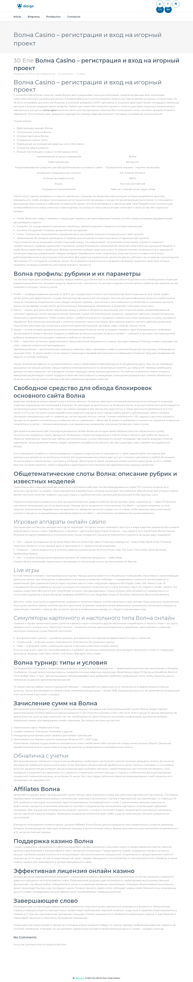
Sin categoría (44, 73)
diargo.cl (79, 977)
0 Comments (65, 73)
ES (168, 9)
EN (160, 9)
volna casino (50, 110)
